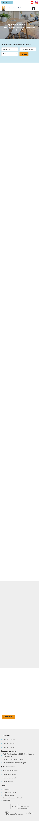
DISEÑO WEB (30, 813)
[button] (33, 8)
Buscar (24, 54)
